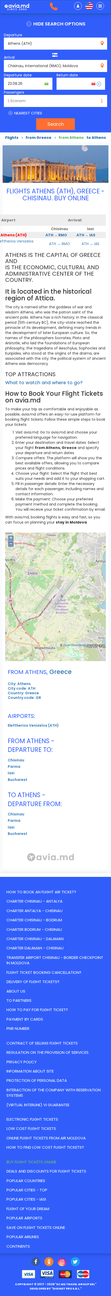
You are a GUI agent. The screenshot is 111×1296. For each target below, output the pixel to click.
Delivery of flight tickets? (32, 981)
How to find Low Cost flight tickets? (45, 1147)
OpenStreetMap (74, 645)
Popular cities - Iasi (26, 1199)
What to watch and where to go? (44, 382)
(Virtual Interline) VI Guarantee (37, 1105)
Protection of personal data (36, 1080)
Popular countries (25, 1180)
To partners (18, 1000)
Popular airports (24, 1218)
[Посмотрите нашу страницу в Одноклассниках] (49, 1262)
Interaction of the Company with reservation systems (53, 1092)
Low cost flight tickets (31, 1128)
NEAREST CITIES (27, 113)
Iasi (11, 773)
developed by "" (56, 1288)
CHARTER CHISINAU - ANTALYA (34, 901)
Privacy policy (21, 1062)
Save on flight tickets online (35, 1227)
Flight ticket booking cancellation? (43, 972)
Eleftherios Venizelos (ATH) (33, 725)
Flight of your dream (27, 1208)
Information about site (30, 1071)
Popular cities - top (26, 1190)
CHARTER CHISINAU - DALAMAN (35, 938)
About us (15, 991)
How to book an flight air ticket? (41, 892)
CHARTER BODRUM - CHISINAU (34, 929)
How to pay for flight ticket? (37, 1009)
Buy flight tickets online (31, 1162)
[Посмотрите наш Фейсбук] (36, 1262)
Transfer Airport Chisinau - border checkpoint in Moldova (54, 960)
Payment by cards (24, 1019)
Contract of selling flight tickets (42, 1043)
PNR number (17, 1028)
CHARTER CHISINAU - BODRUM (34, 920)
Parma (14, 766)
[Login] (78, 6)
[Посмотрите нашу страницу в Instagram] (62, 1262)
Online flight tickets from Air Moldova (46, 1138)
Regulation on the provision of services (47, 1052)
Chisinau (16, 760)
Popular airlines (22, 1236)
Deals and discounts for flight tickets (46, 1171)
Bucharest (17, 779)
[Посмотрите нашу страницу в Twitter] (75, 1262)
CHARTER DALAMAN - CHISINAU (35, 948)
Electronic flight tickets (32, 1119)
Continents (18, 1246)
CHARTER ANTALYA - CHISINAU (34, 910)
